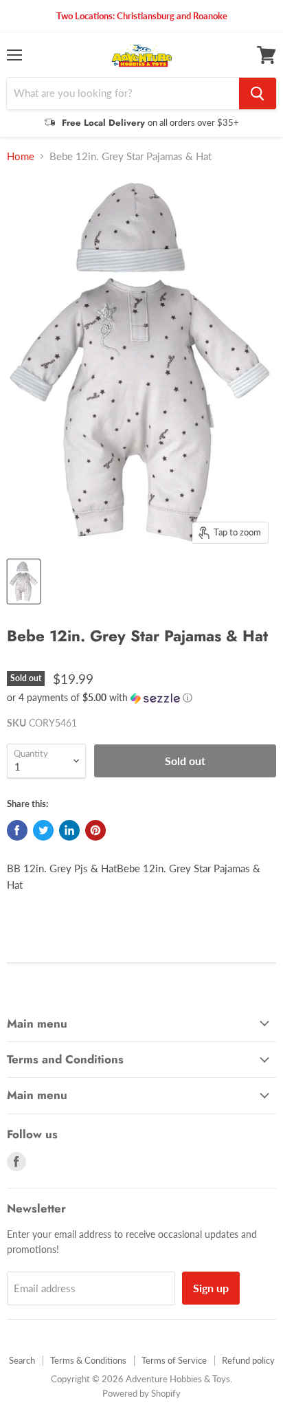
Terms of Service (174, 1360)
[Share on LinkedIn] (69, 830)
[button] (141, 698)
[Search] (257, 93)
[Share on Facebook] (17, 830)
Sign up (211, 1287)
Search (22, 1360)
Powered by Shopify (141, 1393)
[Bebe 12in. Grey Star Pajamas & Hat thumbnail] (24, 581)
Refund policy (248, 1360)
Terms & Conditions (88, 1360)
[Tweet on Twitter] (43, 830)
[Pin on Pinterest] (95, 830)
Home (20, 156)
